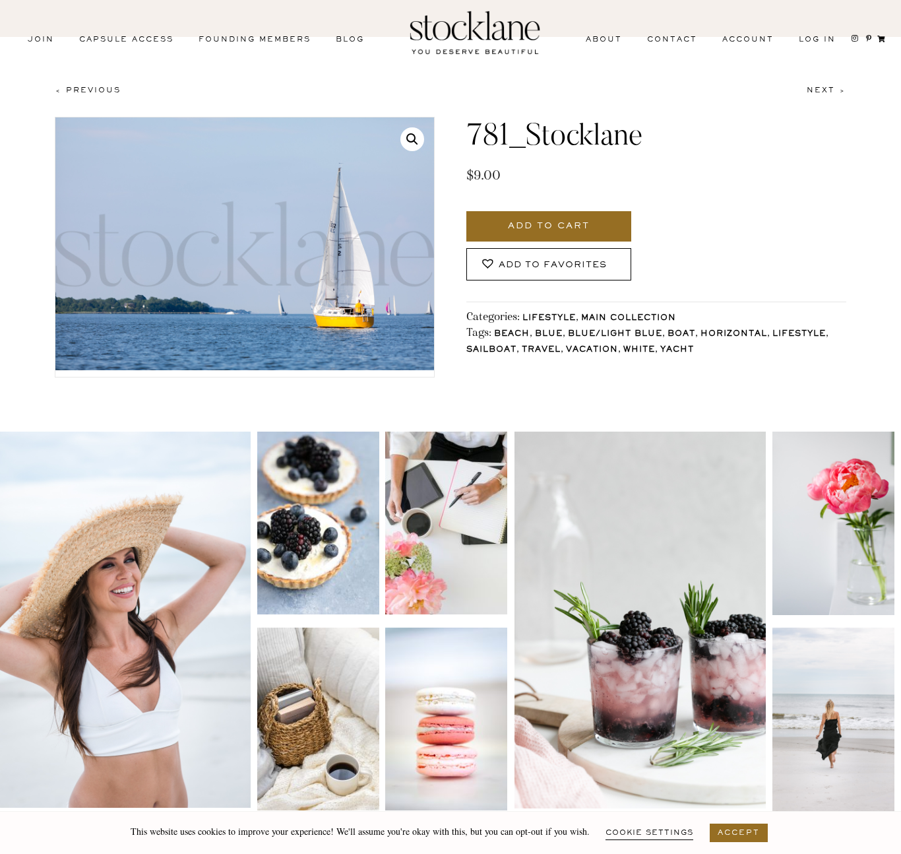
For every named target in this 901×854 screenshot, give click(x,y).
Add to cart (549, 226)
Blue (549, 334)
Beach (512, 334)
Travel (541, 350)
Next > (826, 90)
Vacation (592, 350)
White (639, 350)
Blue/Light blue (615, 334)
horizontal (733, 334)
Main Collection (628, 318)
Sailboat (491, 350)
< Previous (88, 90)
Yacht (677, 350)
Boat (681, 334)
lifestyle (799, 334)
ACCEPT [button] (739, 833)
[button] (412, 139)
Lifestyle (549, 318)
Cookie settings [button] (649, 833)
